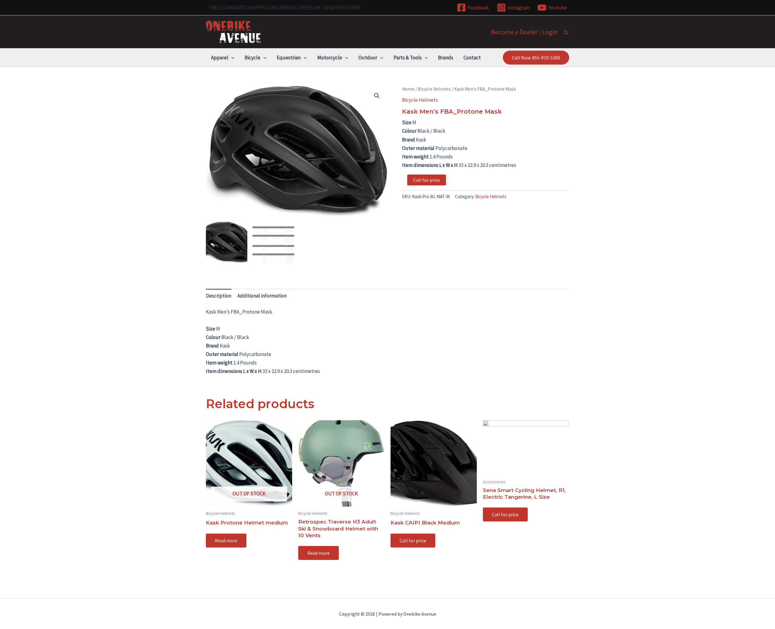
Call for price (426, 180)
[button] (566, 33)
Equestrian (289, 57)
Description (218, 295)
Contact (472, 57)
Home (408, 89)
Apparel (219, 57)
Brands (445, 57)
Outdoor (367, 57)
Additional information (262, 295)
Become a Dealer (514, 32)
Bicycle (252, 57)
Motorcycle (329, 57)
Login (550, 32)
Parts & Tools (408, 57)
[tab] (218, 295)
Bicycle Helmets (434, 89)
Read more (226, 540)
